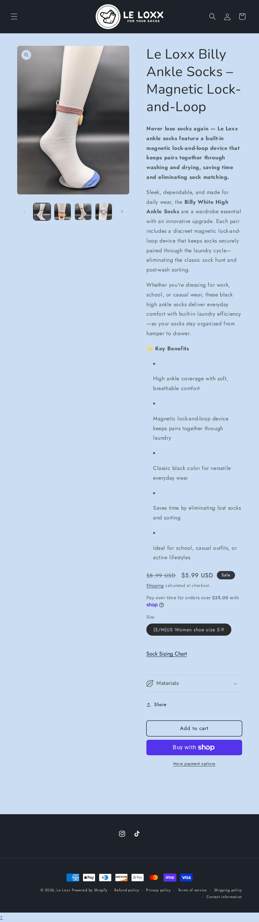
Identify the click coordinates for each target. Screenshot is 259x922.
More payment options (194, 764)
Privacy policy (158, 890)
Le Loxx (63, 890)
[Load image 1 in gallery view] (42, 211)
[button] (14, 16)
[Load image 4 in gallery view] (103, 211)
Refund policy (126, 890)
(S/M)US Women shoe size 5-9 (188, 629)
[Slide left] (24, 211)
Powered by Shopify (90, 890)
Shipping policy (228, 890)
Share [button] (160, 704)
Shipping (155, 585)
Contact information (224, 896)
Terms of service (192, 890)
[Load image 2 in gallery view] (62, 211)
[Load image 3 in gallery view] (83, 211)
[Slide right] (122, 211)
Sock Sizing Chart (166, 654)
